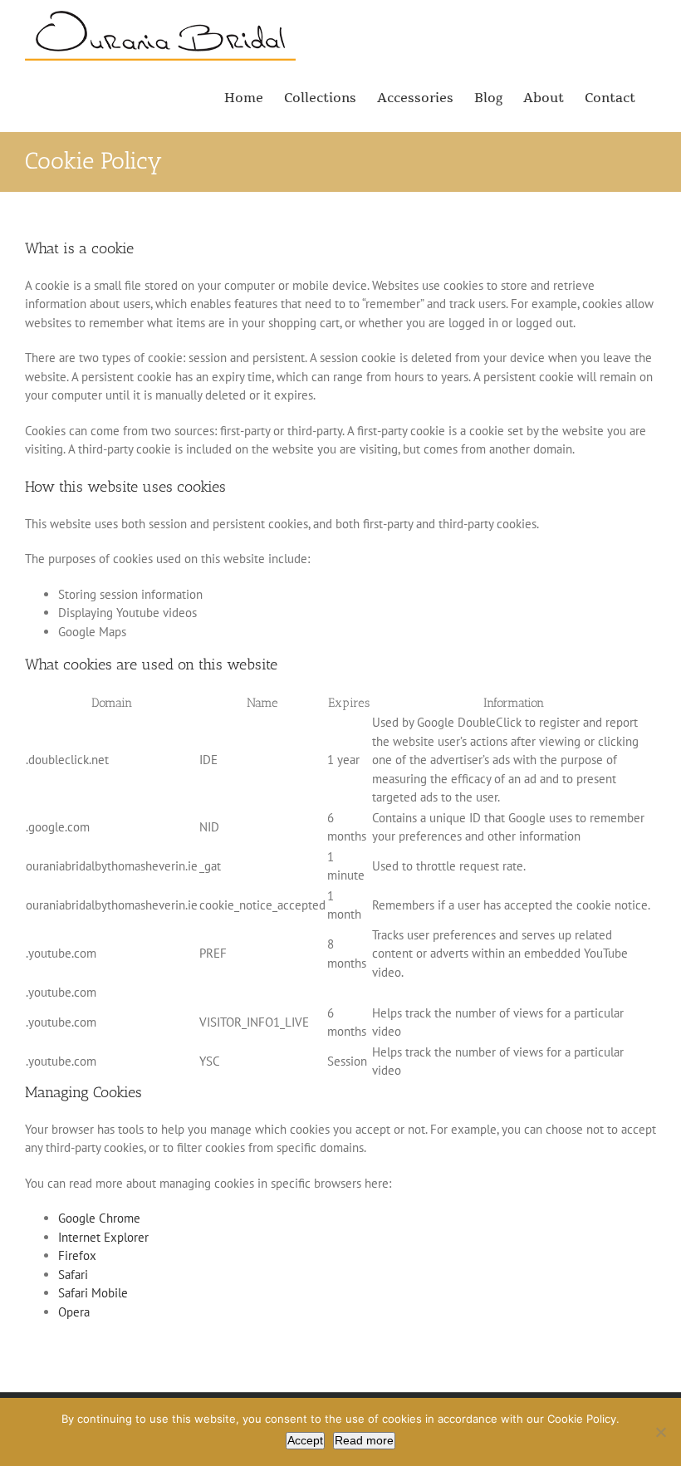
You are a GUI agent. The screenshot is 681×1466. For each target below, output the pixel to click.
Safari (73, 1274)
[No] (660, 1432)
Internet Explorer (103, 1237)
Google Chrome (99, 1218)
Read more (364, 1440)
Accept (305, 1440)
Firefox (77, 1255)
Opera (74, 1312)
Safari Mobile (93, 1293)
